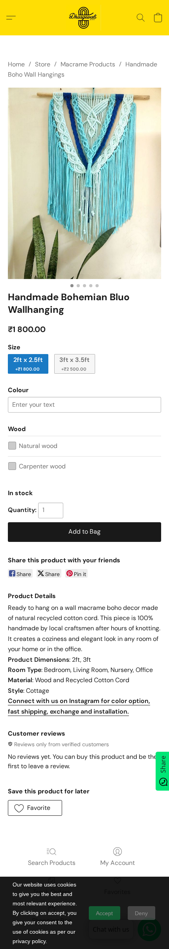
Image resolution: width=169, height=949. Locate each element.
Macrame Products (88, 64)
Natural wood (38, 446)
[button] (84, 17)
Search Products (51, 863)
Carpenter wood (42, 466)
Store (42, 64)
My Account (117, 863)
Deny (141, 913)
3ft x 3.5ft (74, 364)
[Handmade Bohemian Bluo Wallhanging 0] (84, 183)
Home (16, 64)
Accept (104, 913)
